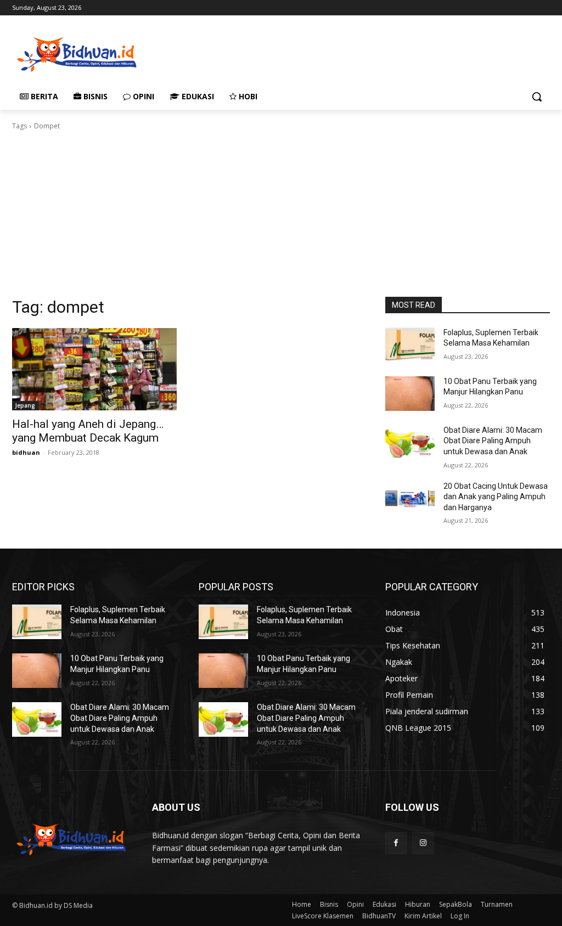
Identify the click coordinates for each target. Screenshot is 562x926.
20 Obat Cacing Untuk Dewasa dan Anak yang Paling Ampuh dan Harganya (495, 497)
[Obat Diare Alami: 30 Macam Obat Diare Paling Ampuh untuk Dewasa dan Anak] (410, 442)
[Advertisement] (269, 53)
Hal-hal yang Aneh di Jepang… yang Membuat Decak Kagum (88, 430)
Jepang (25, 405)
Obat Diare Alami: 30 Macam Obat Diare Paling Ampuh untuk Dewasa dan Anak (492, 441)
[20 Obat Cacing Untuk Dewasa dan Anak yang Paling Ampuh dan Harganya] (410, 498)
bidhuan (26, 452)
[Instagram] (423, 843)
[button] (537, 96)
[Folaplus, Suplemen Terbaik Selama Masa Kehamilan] (410, 345)
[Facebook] (396, 843)
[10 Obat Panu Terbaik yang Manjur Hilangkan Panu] (410, 393)
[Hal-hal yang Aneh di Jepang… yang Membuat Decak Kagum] (94, 369)
